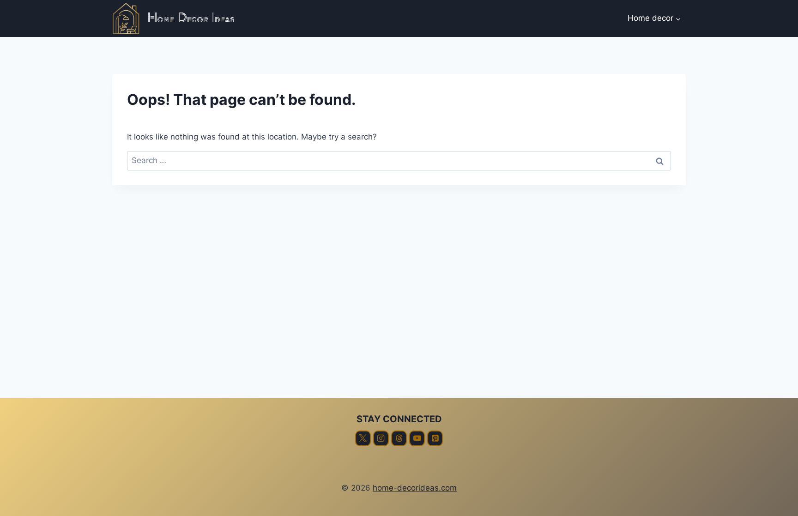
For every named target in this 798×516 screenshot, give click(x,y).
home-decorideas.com (415, 487)
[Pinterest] (435, 438)
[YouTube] (417, 438)
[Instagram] (381, 438)
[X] (363, 438)
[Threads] (399, 438)
